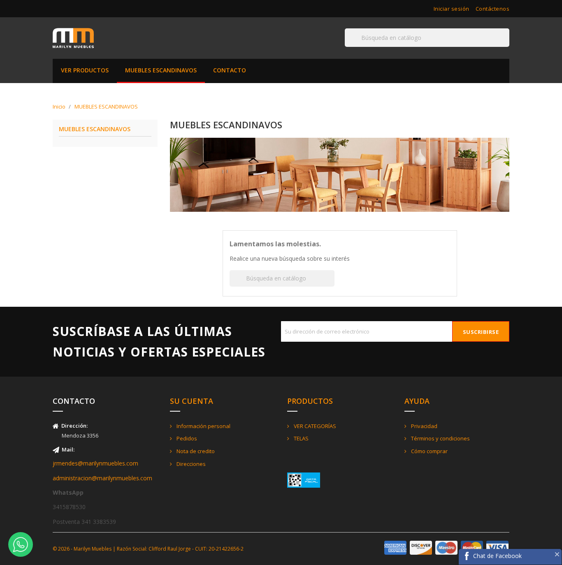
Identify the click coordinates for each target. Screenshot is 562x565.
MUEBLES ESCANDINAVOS (161, 70)
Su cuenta (191, 401)
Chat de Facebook (497, 556)
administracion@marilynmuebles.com (102, 478)
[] (506, 46)
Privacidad (423, 426)
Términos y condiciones (440, 438)
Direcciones (190, 464)
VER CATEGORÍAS (314, 426)
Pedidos (186, 438)
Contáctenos (493, 8)
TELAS (301, 438)
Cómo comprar (429, 451)
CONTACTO (229, 70)
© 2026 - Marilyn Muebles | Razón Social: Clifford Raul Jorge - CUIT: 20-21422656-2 (148, 548)
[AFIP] (303, 479)
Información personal (202, 426)
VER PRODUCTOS (85, 70)
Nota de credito (195, 451)
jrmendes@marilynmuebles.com (95, 463)
